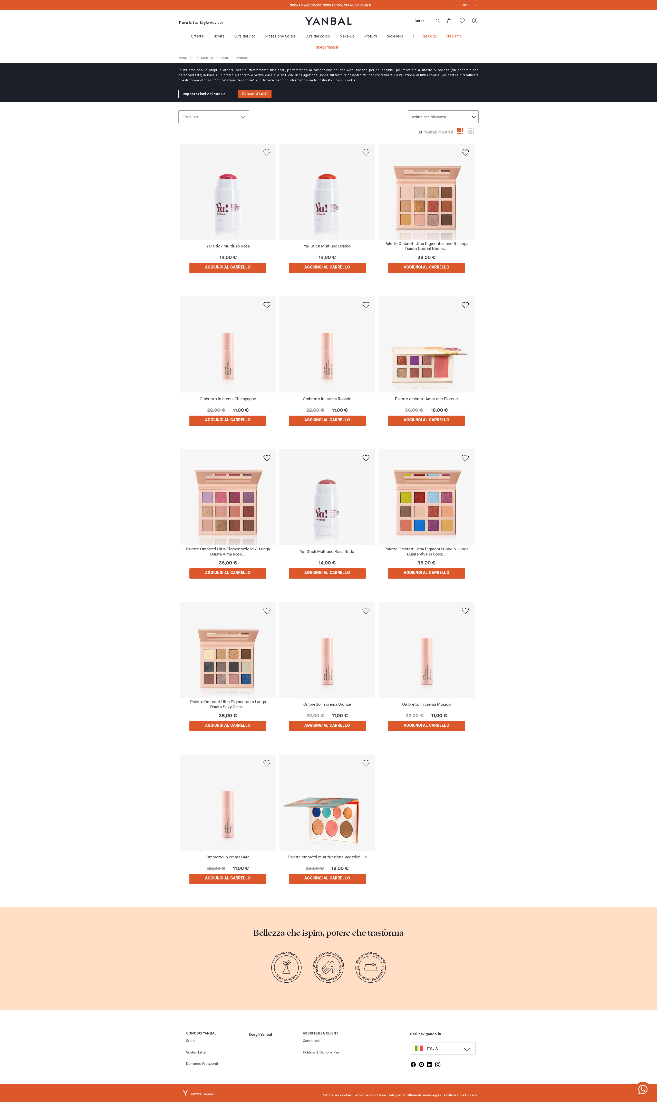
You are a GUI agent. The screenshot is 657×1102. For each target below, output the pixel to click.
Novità (219, 36)
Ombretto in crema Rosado (327, 398)
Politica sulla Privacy (460, 1095)
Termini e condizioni (370, 1095)
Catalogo (429, 36)
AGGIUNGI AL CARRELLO (228, 267)
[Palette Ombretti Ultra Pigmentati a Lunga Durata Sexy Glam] (228, 650)
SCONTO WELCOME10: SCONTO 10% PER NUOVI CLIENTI (330, 5)
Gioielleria (395, 36)
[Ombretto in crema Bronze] (327, 650)
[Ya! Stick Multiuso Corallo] (327, 192)
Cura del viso (245, 36)
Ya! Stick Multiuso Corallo (327, 246)
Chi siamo (454, 36)
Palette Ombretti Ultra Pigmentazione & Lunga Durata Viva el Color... (426, 552)
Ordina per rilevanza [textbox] (428, 116)
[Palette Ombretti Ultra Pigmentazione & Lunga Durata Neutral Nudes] (426, 192)
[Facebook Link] (413, 1064)
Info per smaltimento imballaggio (415, 1095)
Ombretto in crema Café (228, 857)
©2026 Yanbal (202, 1094)
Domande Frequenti (202, 1063)
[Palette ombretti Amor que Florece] (426, 344)
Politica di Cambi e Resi (321, 1052)
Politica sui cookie (336, 1095)
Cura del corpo (317, 36)
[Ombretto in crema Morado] (426, 650)
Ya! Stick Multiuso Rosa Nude (327, 551)
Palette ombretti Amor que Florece (426, 398)
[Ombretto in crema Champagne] (228, 344)
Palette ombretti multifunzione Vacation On (327, 857)
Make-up (347, 36)
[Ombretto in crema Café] (228, 803)
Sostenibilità (196, 1052)
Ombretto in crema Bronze (327, 704)
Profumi (370, 36)
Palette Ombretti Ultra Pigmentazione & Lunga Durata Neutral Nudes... (426, 246)
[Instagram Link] (438, 1064)
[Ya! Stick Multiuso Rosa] (228, 192)
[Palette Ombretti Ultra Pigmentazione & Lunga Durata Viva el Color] (426, 497)
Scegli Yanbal (327, 47)
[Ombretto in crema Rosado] (327, 344)
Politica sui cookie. (342, 80)
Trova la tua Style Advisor (200, 23)
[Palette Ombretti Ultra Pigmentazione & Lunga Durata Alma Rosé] (228, 497)
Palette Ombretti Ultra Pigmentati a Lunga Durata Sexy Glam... (228, 704)
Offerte (197, 36)
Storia (190, 1040)
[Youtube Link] (421, 1064)
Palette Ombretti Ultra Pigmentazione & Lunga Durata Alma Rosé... (228, 552)
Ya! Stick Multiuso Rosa (228, 246)
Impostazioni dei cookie (204, 94)
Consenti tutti (255, 94)
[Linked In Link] (430, 1064)
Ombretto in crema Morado (426, 704)
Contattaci (311, 1040)
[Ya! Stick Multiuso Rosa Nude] (327, 497)
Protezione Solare (280, 36)
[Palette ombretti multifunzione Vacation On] (327, 803)
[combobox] (443, 116)
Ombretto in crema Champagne (228, 398)
